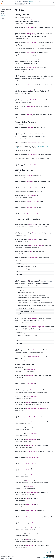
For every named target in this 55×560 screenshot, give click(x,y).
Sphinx (8, 558)
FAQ (35, 1)
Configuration (3, 16)
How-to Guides (25, 1)
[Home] (15, 7)
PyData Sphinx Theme (46, 557)
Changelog (39, 1)
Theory (2, 18)
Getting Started (18, 1)
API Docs (3, 15)
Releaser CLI (3, 13)
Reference (31, 1)
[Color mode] (27, 4)
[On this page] (53, 3)
